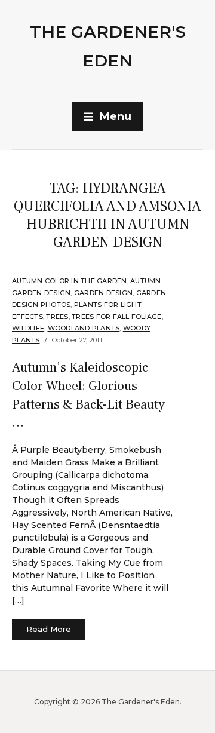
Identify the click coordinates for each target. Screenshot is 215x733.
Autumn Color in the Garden (69, 281)
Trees (57, 316)
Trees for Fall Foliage (117, 316)
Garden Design (103, 293)
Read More (48, 629)
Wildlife (28, 328)
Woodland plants (84, 328)
